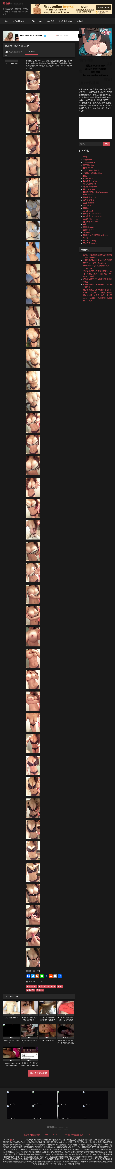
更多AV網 (80, 21)
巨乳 (85, 176)
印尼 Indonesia (89, 162)
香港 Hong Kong (89, 241)
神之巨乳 (31, 990)
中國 (85, 157)
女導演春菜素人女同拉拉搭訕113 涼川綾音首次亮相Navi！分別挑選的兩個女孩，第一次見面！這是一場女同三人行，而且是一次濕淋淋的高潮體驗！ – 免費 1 (97, 295)
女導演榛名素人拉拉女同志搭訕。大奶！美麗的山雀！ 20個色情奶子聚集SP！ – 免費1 (97, 273)
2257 (89, 1135)
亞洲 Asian (32, 986)
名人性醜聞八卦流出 (91, 170)
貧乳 (85, 224)
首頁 (6, 21)
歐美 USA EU (88, 200)
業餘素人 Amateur (90, 197)
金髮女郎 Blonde (89, 230)
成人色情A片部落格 (65, 21)
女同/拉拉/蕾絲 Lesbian (92, 173)
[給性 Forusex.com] (14, 5)
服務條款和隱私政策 (32, 1135)
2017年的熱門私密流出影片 (72, 1135)
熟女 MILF (87, 205)
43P (61, 986)
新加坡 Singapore (90, 187)
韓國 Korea (87, 232)
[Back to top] (108, 1162)
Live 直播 (50, 21)
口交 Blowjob (88, 165)
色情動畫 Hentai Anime (92, 216)
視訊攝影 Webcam (90, 222)
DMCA (54, 1135)
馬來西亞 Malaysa (90, 243)
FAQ (46, 1135)
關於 (33, 51)
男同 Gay (86, 208)
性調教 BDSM (88, 179)
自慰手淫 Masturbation (92, 214)
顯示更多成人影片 (38, 1073)
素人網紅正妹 (88, 211)
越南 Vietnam (88, 227)
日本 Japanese (89, 189)
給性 (11, 1140)
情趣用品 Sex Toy (90, 181)
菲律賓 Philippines (90, 219)
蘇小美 (41, 990)
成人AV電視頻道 (18, 21)
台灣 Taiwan (88, 168)
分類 (33, 21)
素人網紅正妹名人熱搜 (48, 986)
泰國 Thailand (88, 203)
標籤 (41, 21)
